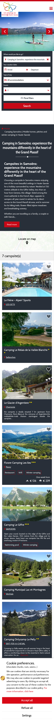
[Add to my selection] (48, 266)
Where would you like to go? (13, 54)
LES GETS (10, 304)
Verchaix (9, 594)
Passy (8, 467)
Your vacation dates (10, 64)
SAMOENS (10, 529)
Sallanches (10, 357)
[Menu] (51, 8)
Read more (12, 224)
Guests (6, 85)
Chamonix (10, 407)
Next (49, 31)
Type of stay (8, 75)
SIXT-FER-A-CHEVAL (15, 643)
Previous (5, 31)
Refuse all (27, 708)
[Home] (9, 7)
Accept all (27, 700)
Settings (27, 715)
